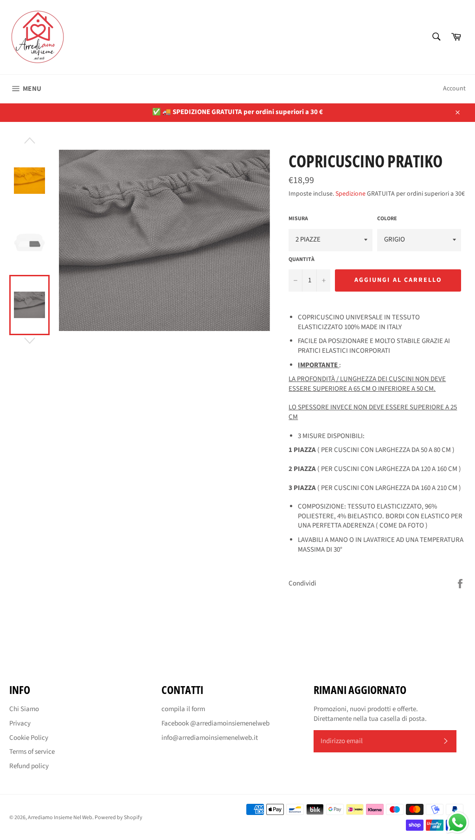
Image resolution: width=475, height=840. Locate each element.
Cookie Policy (28, 738)
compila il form (183, 709)
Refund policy (29, 766)
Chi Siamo (24, 709)
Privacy (20, 723)
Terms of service (32, 752)
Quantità (302, 259)
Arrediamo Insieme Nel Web (60, 817)
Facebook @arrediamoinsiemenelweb (215, 723)
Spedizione (350, 193)
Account (454, 88)
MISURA (298, 219)
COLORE (387, 219)
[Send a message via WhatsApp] (457, 822)
